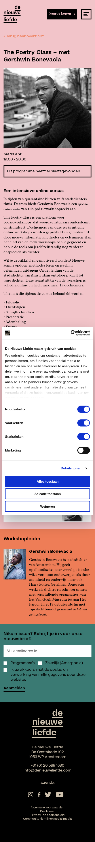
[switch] (83, 422)
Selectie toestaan (47, 494)
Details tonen (71, 468)
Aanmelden (14, 688)
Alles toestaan (48, 481)
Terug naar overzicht (25, 36)
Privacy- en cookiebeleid (47, 815)
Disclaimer (47, 811)
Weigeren (47, 506)
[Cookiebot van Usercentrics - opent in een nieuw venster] (70, 333)
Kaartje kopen (60, 13)
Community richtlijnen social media (47, 819)
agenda (47, 782)
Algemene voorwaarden (47, 808)
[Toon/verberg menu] (86, 14)
